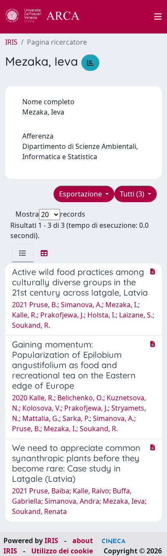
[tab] (22, 253)
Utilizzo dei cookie (62, 551)
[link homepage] (47, 16)
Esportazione (81, 194)
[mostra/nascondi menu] (158, 16)
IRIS (11, 42)
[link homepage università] (121, 16)
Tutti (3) (133, 194)
